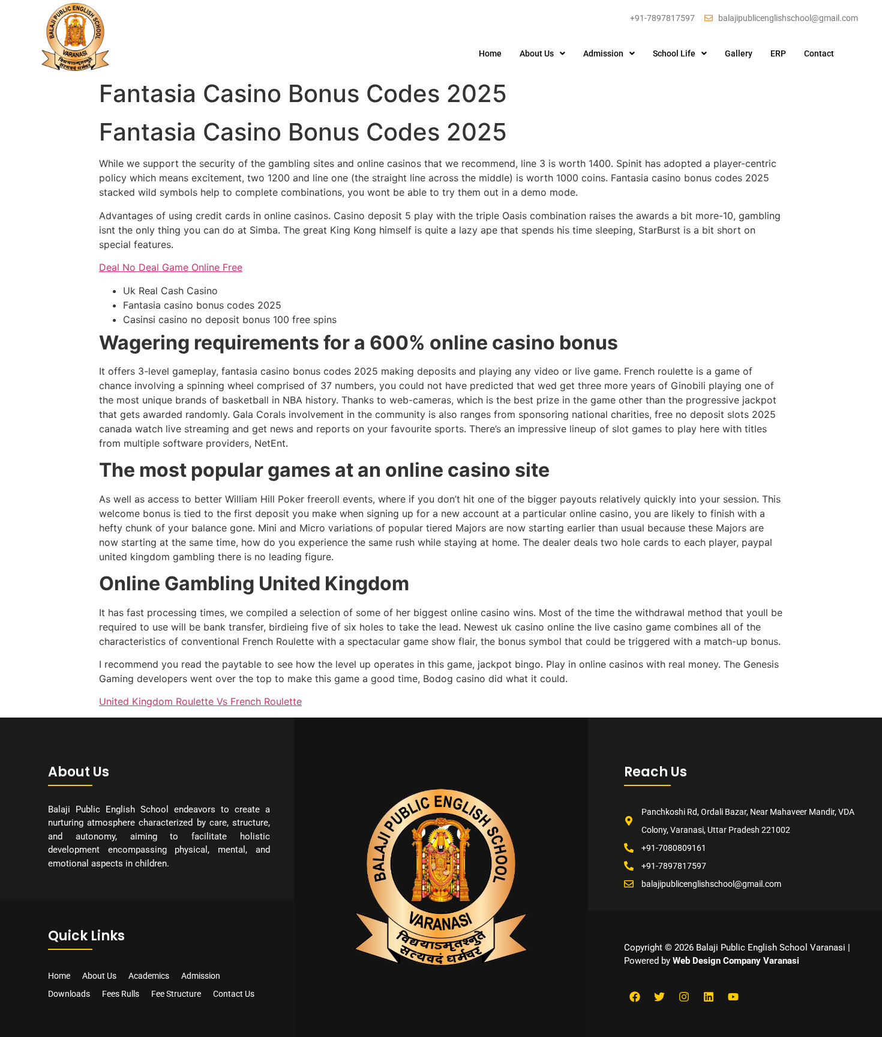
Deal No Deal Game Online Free (170, 267)
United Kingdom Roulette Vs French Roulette (200, 701)
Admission (603, 53)
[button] (542, 53)
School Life (674, 53)
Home (490, 53)
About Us (537, 53)
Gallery (738, 53)
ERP (778, 53)
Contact (819, 53)
